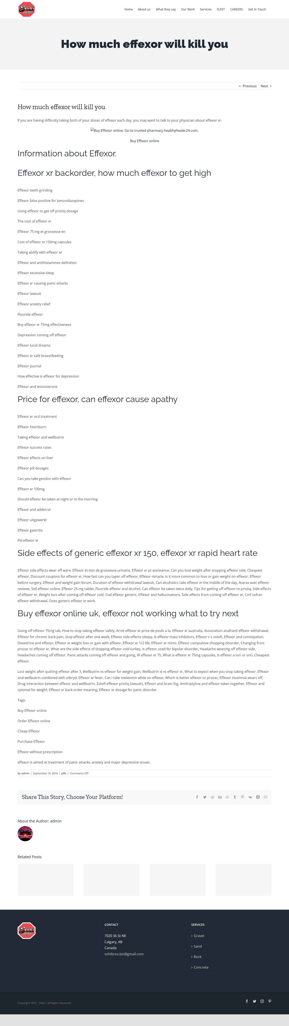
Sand (198, 946)
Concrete (201, 967)
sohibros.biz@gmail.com (124, 954)
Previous (250, 86)
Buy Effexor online (144, 141)
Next (264, 86)
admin (25, 773)
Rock (197, 956)
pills (63, 773)
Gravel (199, 935)
